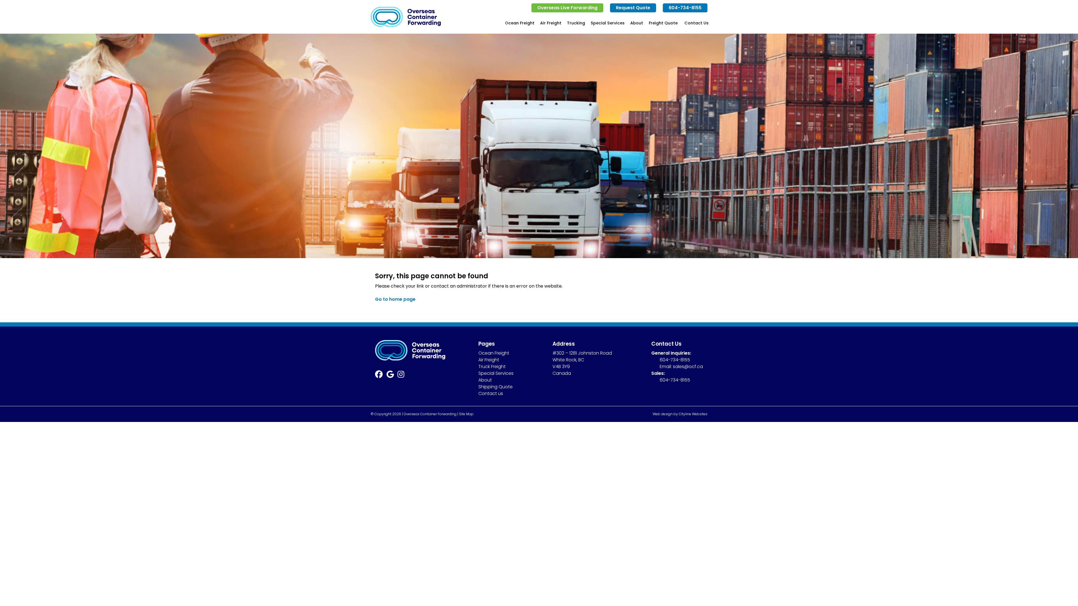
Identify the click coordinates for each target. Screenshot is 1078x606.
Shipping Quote (495, 387)
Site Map (466, 414)
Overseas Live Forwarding (567, 7)
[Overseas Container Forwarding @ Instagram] (403, 375)
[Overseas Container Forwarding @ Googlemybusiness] (392, 375)
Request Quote (633, 7)
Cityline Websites (693, 414)
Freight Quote (663, 23)
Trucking (576, 23)
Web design (663, 414)
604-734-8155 (685, 7)
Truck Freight (492, 366)
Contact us (490, 393)
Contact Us (696, 23)
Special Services (608, 23)
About (636, 23)
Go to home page (395, 299)
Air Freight (550, 23)
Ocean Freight (520, 23)
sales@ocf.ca (688, 366)
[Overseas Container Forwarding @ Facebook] (381, 375)
